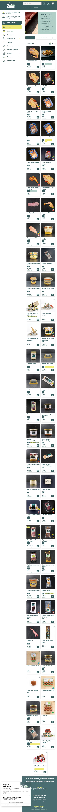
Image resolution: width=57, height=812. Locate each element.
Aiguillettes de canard (47, 514)
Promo (9, 27)
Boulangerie (11, 60)
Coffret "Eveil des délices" (40, 766)
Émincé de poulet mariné (47, 61)
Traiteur (9, 42)
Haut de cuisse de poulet (48, 137)
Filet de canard (30, 414)
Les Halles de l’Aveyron (39, 799)
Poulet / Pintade (44, 38)
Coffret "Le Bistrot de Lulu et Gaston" (32, 314)
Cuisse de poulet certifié (33, 162)
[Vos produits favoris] (48, 3)
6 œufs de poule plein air (33, 666)
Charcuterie (11, 38)
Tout (30, 38)
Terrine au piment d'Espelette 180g (46, 440)
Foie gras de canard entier (33, 288)
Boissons (10, 57)
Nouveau (10, 31)
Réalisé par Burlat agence (39, 801)
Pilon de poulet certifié (32, 137)
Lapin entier (30, 640)
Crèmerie (10, 46)
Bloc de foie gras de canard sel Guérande (47, 465)
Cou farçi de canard (46, 590)
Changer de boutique (39, 797)
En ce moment (11, 22)
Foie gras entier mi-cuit (47, 363)
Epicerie (9, 53)
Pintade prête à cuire (32, 61)
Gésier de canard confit (47, 263)
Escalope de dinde (31, 213)
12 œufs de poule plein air (48, 690)
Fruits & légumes (12, 49)
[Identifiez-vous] (44, 3)
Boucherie (10, 34)
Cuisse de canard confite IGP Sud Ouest (48, 616)
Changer (8, 13)
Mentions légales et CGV (39, 795)
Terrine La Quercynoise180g (31, 440)
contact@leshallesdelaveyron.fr (39, 809)
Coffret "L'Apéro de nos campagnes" (32, 339)
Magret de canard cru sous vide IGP (32, 540)
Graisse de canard (31, 363)
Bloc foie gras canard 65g (33, 489)
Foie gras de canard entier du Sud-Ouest (48, 339)
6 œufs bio (44, 715)
